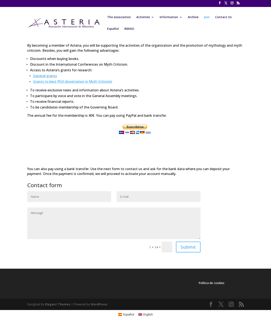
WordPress (99, 304)
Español (113, 29)
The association (119, 17)
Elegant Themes (57, 304)
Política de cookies (211, 283)
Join (207, 17)
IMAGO (129, 29)
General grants (45, 75)
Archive (193, 17)
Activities (143, 17)
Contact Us (223, 17)
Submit (188, 247)
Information (169, 17)
